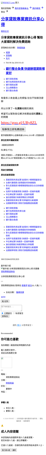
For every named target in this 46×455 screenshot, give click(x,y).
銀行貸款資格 (12, 79)
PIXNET (11, 418)
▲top (3, 297)
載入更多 (5, 301)
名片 (8, 58)
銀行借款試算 (12, 85)
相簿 (8, 53)
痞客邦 (24, 285)
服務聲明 (26, 421)
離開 (14, 450)
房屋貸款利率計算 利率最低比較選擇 (22, 200)
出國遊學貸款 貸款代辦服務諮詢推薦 (22, 203)
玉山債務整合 (12, 88)
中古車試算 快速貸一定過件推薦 (20, 194)
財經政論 (21, 48)
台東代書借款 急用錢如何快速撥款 (21, 183)
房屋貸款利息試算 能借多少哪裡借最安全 (24, 180)
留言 (30, 285)
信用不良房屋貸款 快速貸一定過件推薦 (23, 191)
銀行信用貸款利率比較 (16, 82)
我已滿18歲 (6, 450)
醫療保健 (20, 292)
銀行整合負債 (12, 91)
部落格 (9, 55)
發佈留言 (5, 316)
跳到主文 (5, 31)
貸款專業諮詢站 (8, 272)
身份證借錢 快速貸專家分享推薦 (20, 197)
